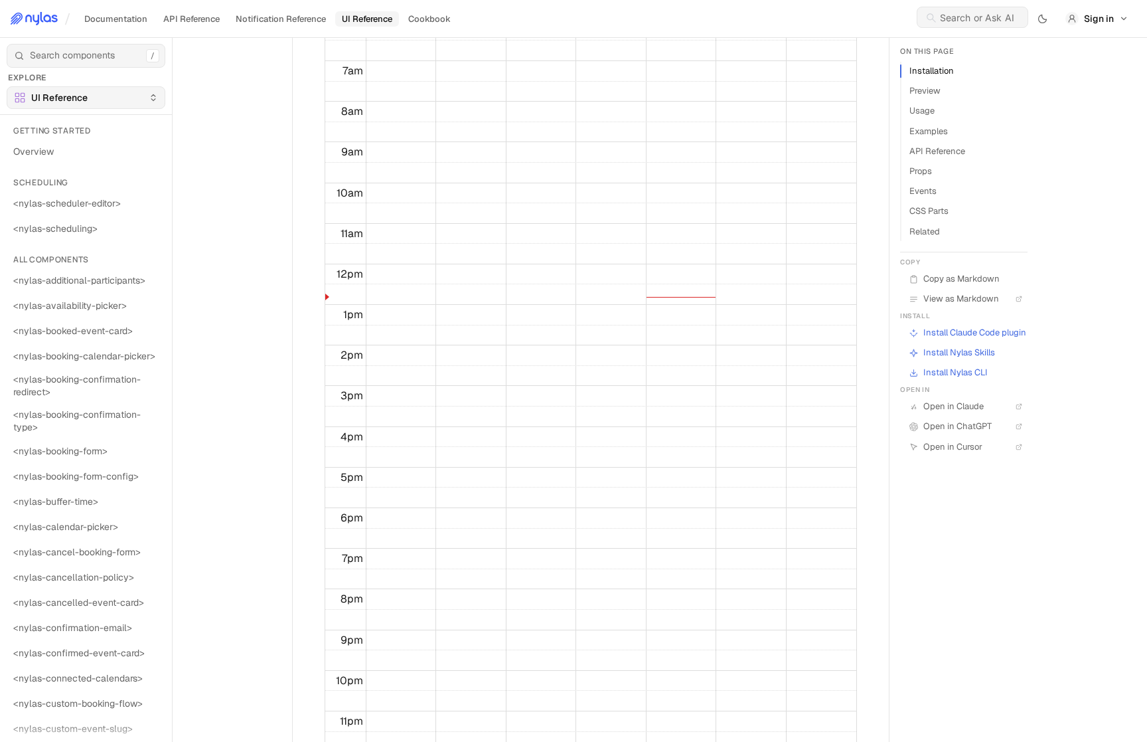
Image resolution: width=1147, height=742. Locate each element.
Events (923, 191)
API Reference (937, 151)
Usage (922, 110)
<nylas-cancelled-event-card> (78, 602)
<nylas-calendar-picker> (65, 527)
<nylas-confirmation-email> (72, 628)
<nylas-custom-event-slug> (73, 729)
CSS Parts (929, 211)
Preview (925, 90)
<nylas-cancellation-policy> (73, 577)
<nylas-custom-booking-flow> (78, 703)
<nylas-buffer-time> (55, 502)
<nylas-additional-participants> (79, 280)
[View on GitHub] (1017, 352)
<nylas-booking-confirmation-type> (77, 421)
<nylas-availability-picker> (70, 306)
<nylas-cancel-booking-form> (77, 552)
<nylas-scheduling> (55, 228)
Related (924, 231)
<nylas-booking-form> (60, 451)
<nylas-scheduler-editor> (67, 203)
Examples (928, 131)
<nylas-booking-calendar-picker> (84, 356)
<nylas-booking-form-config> (76, 476)
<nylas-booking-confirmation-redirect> (77, 385)
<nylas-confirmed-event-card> (79, 653)
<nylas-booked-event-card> (73, 331)
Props (920, 171)
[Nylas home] (34, 18)
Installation (931, 70)
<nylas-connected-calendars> (78, 678)
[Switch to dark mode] (1042, 18)
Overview (33, 151)
